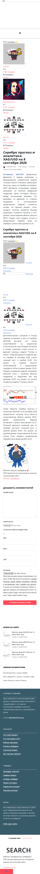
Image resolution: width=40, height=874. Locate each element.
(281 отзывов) (9, 300)
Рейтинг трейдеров (11, 478)
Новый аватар (8, 522)
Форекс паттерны (10, 783)
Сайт (5, 559)
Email (5, 549)
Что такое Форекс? (10, 735)
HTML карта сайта (10, 824)
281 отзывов (9, 107)
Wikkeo (25, 673)
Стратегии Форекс (10, 750)
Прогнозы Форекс (15, 169)
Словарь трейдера (10, 779)
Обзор (6, 77)
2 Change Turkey (28, 677)
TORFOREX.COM (11, 167)
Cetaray (23, 680)
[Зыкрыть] (6, 871)
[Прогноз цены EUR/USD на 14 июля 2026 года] (6, 635)
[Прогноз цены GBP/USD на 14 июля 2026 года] (6, 645)
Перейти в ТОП (9, 867)
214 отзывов (9, 143)
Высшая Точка (9, 102)
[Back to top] (38, 872)
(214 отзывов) (9, 330)
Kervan (6, 137)
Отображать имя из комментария (15, 530)
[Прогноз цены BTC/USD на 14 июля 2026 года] (6, 655)
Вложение (6, 570)
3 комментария (22, 647)
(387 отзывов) (9, 268)
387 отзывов (9, 72)
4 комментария (22, 637)
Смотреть (7, 271)
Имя (5, 538)
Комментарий (8, 492)
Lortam (6, 66)
